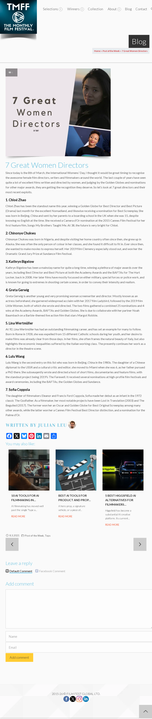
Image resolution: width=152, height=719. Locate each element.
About (112, 9)
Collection (95, 9)
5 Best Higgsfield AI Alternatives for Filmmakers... (120, 500)
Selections (50, 9)
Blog (128, 9)
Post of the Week (111, 51)
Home (97, 51)
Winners (73, 9)
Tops (47, 535)
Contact (141, 9)
